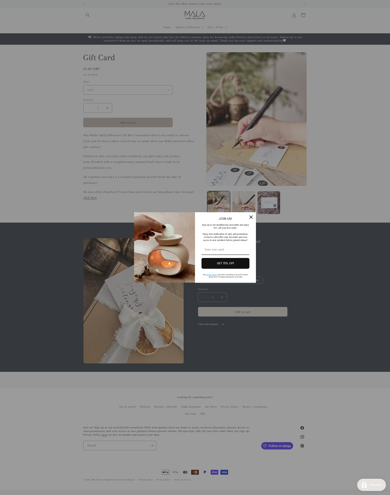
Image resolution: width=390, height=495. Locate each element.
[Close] (251, 217)
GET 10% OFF (225, 263)
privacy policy (212, 274)
